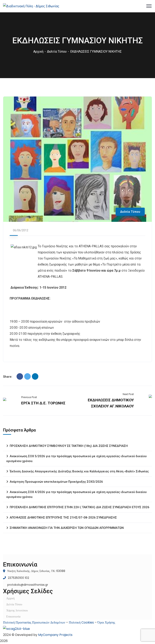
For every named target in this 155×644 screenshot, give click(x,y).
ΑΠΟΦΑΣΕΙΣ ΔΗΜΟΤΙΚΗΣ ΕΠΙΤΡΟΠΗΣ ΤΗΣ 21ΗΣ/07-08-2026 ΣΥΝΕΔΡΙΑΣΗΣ (63, 517)
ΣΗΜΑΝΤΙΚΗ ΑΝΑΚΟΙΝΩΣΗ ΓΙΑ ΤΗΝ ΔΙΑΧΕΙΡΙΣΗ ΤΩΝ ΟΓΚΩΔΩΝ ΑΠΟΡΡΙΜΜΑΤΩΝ (67, 528)
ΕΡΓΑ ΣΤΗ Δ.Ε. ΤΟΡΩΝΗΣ (43, 403)
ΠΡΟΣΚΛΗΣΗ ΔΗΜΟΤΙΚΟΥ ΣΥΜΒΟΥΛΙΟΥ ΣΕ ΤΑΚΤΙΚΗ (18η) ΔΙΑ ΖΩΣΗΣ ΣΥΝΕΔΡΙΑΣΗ (69, 446)
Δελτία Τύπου (57, 51)
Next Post (128, 394)
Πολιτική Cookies (81, 622)
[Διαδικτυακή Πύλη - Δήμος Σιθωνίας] (31, 6)
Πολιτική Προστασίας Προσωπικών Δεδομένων (34, 622)
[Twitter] (27, 376)
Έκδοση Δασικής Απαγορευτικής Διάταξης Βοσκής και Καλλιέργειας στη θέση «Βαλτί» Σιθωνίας (79, 471)
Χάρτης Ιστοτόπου (17, 610)
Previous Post (29, 397)
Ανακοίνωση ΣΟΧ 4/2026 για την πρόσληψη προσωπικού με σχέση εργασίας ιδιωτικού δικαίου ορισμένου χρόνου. (76, 494)
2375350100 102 (18, 578)
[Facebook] (20, 376)
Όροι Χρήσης (106, 622)
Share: (7, 376)
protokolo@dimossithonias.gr (27, 585)
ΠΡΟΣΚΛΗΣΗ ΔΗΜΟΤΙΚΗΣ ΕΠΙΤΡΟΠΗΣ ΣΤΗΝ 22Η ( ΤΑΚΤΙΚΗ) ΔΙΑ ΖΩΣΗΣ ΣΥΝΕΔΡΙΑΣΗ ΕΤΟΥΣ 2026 (79, 507)
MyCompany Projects (55, 634)
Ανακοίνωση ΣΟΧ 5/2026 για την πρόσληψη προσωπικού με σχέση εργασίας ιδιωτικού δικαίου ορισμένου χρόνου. (76, 458)
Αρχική (38, 51)
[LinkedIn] (35, 376)
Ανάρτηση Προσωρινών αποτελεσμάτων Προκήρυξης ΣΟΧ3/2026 (56, 482)
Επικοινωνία (13, 616)
